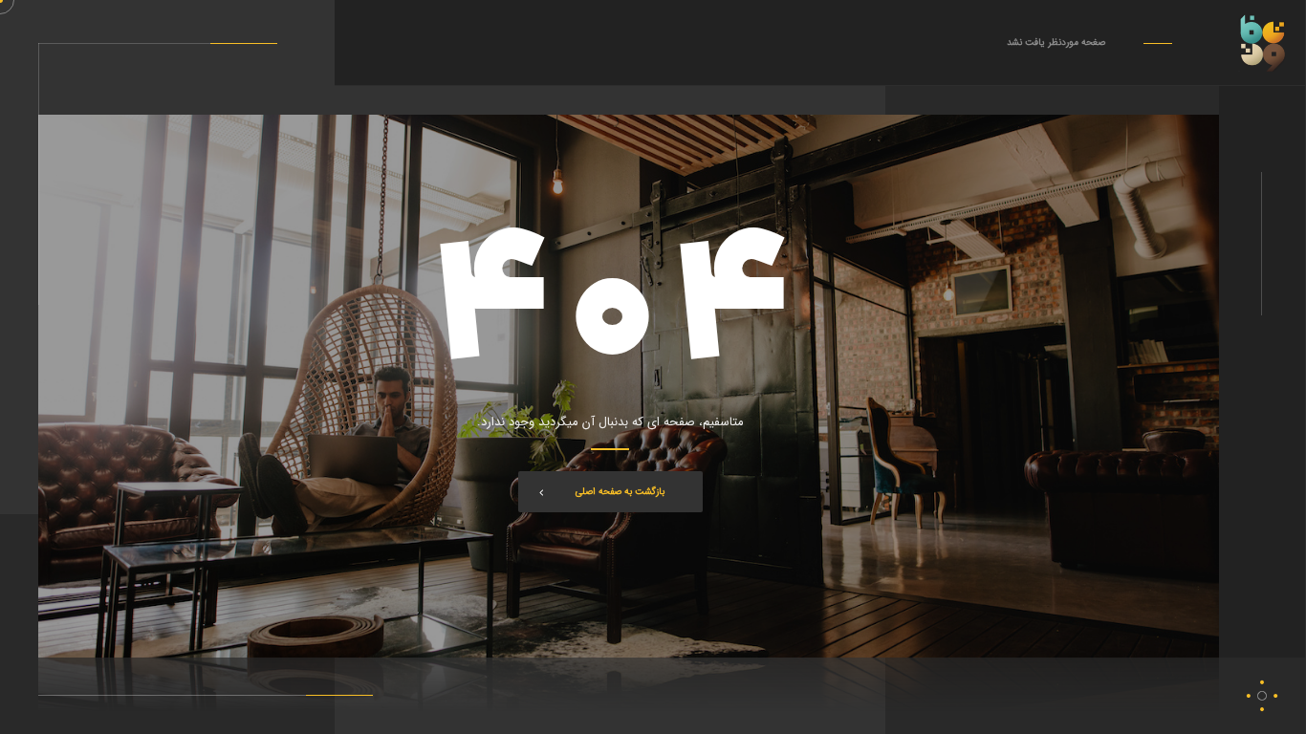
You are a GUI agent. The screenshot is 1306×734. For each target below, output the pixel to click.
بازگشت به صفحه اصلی (620, 492)
